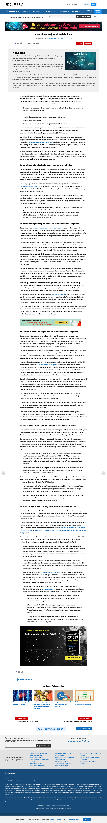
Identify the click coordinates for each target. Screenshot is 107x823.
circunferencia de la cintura (29, 186)
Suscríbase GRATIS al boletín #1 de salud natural (26, 17)
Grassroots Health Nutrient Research (39, 760)
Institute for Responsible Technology (64, 757)
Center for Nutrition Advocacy (37, 765)
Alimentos (64, 11)
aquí (37, 797)
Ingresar (86, 4)
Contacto (32, 777)
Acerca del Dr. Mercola (89, 11)
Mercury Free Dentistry (36, 755)
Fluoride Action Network (36, 763)
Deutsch (67, 7)
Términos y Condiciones (36, 779)
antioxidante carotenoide (50, 572)
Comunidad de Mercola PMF (12, 781)
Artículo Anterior (21, 718)
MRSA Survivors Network (61, 765)
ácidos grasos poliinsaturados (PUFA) (40, 142)
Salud (26, 11)
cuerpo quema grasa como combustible (47, 228)
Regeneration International (37, 757)
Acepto (87, 819)
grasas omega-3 (47, 589)
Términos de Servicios (74, 819)
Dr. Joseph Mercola (52, 38)
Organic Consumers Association (38, 753)
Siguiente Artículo (85, 718)
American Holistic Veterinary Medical (90, 758)
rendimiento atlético (58, 294)
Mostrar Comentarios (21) (52, 729)
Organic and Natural (60, 759)
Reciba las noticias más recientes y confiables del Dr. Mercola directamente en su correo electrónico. (28, 741)
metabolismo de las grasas (48, 365)
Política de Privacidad (55, 819)
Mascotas (37, 11)
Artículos (76, 11)
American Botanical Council (62, 761)
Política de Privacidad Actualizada (39, 781)
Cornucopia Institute (60, 755)
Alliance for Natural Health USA (63, 753)
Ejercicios (51, 11)
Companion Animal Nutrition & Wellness (90, 754)
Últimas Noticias (13, 11)
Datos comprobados (66, 38)
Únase (94, 4)
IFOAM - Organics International (63, 763)
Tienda (98, 11)
